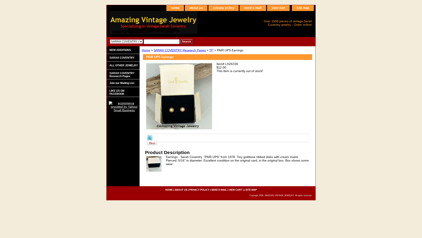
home (175, 7)
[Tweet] (149, 139)
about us (196, 7)
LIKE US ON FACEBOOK (116, 92)
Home (146, 50)
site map (302, 7)
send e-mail (253, 7)
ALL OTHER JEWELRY (123, 65)
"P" (211, 50)
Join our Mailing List (121, 83)
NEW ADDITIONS (120, 50)
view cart (278, 7)
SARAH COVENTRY (122, 57)
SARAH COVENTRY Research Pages (180, 50)
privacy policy (223, 7)
